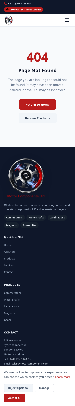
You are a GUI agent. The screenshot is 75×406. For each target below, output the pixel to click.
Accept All (14, 398)
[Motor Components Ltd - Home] (37, 179)
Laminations (11, 306)
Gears (7, 320)
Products (9, 258)
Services (9, 265)
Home (7, 245)
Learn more (63, 377)
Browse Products (37, 118)
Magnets (9, 313)
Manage (44, 388)
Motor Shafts (12, 299)
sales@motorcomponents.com (30, 363)
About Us (9, 251)
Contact (8, 272)
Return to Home (37, 104)
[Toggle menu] (67, 20)
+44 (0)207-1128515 (19, 3)
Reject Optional (18, 388)
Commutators (12, 293)
